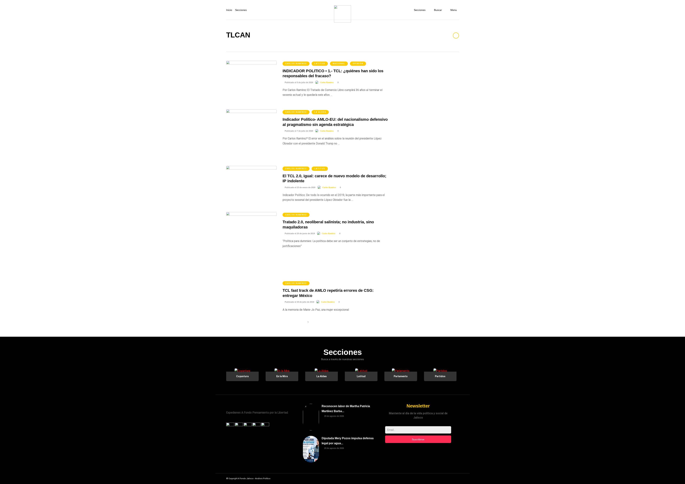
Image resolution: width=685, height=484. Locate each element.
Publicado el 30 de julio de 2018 (299, 302)
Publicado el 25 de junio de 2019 (299, 233)
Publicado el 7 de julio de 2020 (298, 131)
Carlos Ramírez (296, 63)
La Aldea (320, 112)
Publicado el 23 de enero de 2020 (299, 187)
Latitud (319, 63)
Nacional (339, 63)
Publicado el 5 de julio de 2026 (298, 82)
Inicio (229, 10)
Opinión (358, 63)
